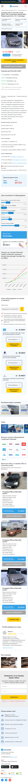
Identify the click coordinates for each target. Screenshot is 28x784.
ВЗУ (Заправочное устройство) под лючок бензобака (15, 313)
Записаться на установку (14, 344)
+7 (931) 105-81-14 (5, 756)
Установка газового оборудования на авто (9, 10)
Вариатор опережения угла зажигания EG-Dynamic (15, 324)
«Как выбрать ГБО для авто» (17, 156)
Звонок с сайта (14, 756)
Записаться (14, 697)
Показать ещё (14, 619)
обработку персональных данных (17, 701)
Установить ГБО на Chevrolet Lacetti (14, 60)
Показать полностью (8, 647)
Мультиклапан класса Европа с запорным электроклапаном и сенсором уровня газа (13, 316)
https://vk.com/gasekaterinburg (19, 163)
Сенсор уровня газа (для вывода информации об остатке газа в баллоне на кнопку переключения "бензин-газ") (14, 321)
